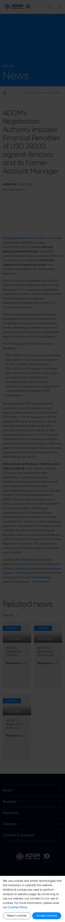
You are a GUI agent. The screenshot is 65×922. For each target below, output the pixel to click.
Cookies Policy (17, 907)
